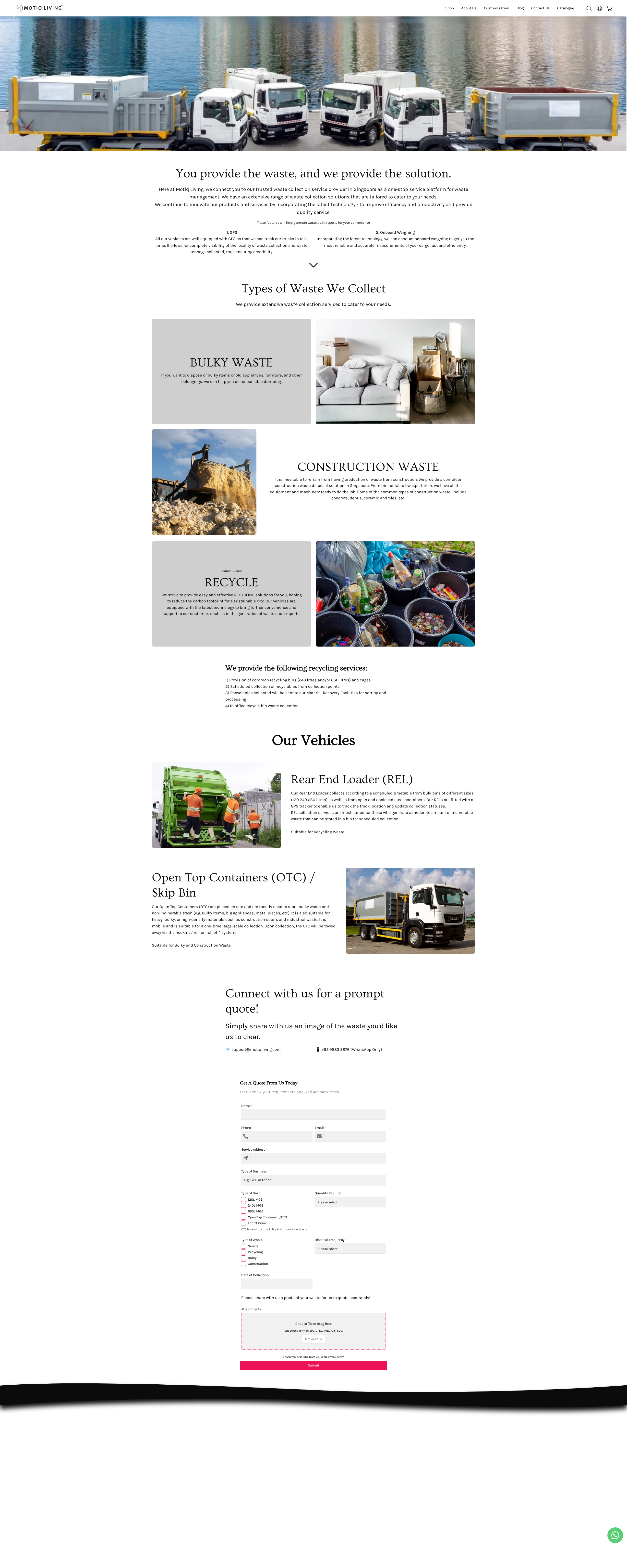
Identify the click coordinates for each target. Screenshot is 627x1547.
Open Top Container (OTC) (267, 1217)
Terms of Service (317, 1443)
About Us (243, 1426)
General (254, 1246)
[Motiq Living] (39, 8)
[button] (566, 8)
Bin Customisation (252, 1435)
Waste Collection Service (258, 1443)
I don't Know (257, 1223)
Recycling (255, 1252)
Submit (313, 1365)
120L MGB (255, 1199)
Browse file (313, 1339)
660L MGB (256, 1211)
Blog (239, 1452)
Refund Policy (314, 1426)
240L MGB (256, 1205)
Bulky (252, 1258)
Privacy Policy (314, 1435)
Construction (258, 1264)
